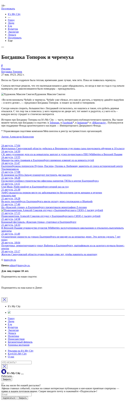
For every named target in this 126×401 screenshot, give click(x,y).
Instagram (82, 122)
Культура (13, 28)
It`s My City (14, 14)
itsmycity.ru (10, 260)
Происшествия (16, 339)
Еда (10, 26)
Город (11, 20)
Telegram (54, 122)
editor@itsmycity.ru (19, 265)
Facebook (68, 122)
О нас (11, 356)
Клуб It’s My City (17, 353)
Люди (11, 23)
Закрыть (7, 379)
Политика (13, 336)
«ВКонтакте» (99, 122)
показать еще (8, 195)
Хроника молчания (18, 344)
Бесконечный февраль (20, 342)
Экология (13, 31)
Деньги (12, 34)
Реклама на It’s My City (20, 350)
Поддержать (8, 8)
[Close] (4, 299)
